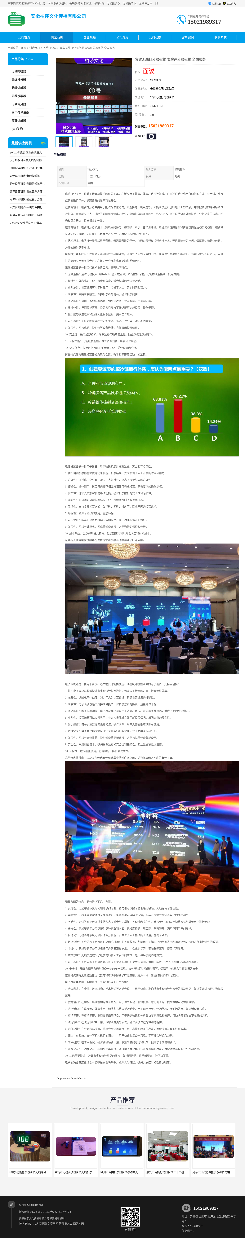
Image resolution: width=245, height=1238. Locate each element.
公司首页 (24, 37)
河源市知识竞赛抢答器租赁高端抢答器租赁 (171, 1172)
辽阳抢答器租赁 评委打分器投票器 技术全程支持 (28, 168)
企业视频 (89, 37)
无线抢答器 (19, 71)
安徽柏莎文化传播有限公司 (34, 1218)
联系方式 (220, 37)
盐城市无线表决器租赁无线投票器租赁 (31, 1172)
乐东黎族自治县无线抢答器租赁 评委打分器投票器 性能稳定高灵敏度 (28, 160)
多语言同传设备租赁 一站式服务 (28, 215)
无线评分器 (19, 104)
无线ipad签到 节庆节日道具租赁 (28, 223)
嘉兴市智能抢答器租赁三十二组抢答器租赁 (125, 1172)
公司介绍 (122, 37)
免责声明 (52, 1223)
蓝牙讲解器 (19, 120)
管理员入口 (65, 1223)
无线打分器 (50, 47)
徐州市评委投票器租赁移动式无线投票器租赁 (81, 1172)
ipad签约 (17, 128)
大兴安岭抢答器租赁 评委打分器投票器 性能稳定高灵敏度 (28, 207)
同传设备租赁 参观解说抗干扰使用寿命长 (28, 183)
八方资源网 (40, 1223)
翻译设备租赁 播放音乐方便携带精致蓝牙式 (28, 191)
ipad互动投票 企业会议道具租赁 (28, 152)
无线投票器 (19, 96)
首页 (23, 47)
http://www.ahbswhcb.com (71, 1078)
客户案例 (188, 37)
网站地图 (78, 1223)
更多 (43, 143)
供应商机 (57, 37)
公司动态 (155, 37)
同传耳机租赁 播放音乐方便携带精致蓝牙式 (28, 199)
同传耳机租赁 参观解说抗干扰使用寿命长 (28, 175)
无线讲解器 (19, 87)
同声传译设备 (20, 112)
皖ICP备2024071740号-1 (57, 1211)
